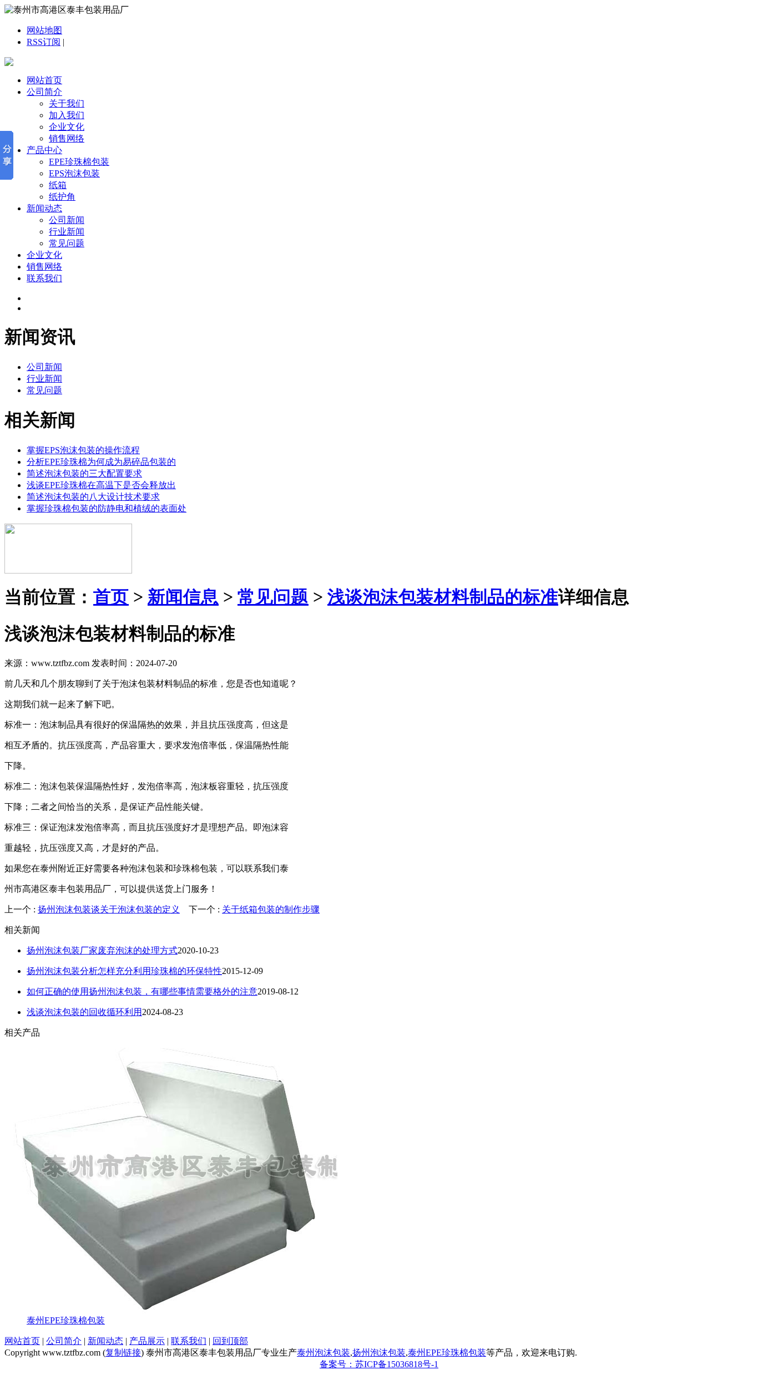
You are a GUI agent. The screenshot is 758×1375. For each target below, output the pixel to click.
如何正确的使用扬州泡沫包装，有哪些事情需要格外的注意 (142, 991)
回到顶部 (230, 1341)
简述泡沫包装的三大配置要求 (84, 473)
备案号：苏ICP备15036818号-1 (379, 1364)
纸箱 (58, 185)
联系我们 (44, 278)
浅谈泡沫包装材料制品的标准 (442, 597)
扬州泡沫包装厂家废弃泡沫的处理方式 (102, 950)
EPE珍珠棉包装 (79, 161)
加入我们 (66, 115)
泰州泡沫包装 (323, 1352)
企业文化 (66, 126)
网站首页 (44, 80)
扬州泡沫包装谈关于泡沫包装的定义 (109, 909)
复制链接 (123, 1352)
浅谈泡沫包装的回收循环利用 (84, 1012)
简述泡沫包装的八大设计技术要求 (93, 496)
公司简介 (44, 92)
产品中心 (44, 150)
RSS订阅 (43, 42)
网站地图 (44, 30)
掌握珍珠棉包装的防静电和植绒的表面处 (106, 508)
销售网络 (66, 138)
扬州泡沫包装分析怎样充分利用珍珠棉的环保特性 (124, 971)
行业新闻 (66, 231)
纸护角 (62, 196)
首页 (111, 597)
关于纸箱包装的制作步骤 (271, 909)
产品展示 (147, 1341)
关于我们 (66, 103)
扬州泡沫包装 (379, 1352)
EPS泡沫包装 (74, 173)
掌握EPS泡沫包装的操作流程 (83, 450)
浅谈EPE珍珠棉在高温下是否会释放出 (101, 485)
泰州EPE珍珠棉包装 (66, 1320)
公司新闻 (66, 220)
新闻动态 (44, 208)
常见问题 (66, 243)
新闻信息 (183, 597)
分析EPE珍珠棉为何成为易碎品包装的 (101, 461)
